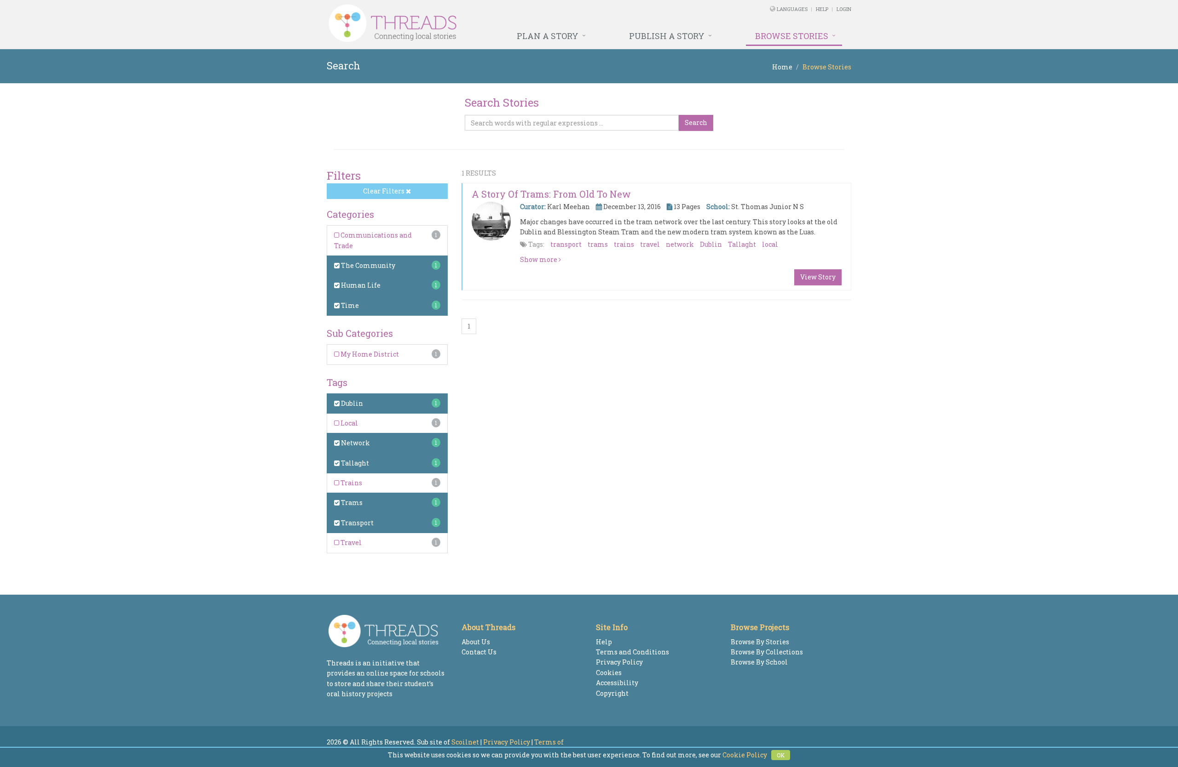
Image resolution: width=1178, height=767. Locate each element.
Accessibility (617, 682)
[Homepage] (489, 23)
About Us (476, 641)
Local (348, 423)
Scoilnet (465, 742)
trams (598, 244)
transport (566, 244)
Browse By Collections (767, 652)
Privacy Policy (619, 662)
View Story (818, 277)
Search (696, 122)
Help (822, 9)
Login (844, 9)
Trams (351, 502)
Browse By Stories (760, 641)
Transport (357, 522)
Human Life (360, 285)
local (770, 244)
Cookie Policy (744, 754)
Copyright (612, 693)
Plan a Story (547, 35)
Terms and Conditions (632, 652)
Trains (350, 482)
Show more (539, 259)
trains (624, 244)
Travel (350, 542)
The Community (367, 265)
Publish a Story (666, 35)
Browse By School (759, 662)
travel (650, 244)
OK (781, 755)
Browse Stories (791, 35)
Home (782, 66)
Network (355, 442)
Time (349, 305)
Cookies (609, 672)
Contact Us (479, 652)
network (680, 244)
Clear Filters (384, 191)
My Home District (369, 354)
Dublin (351, 403)
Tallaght (354, 463)
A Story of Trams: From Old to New (551, 194)
